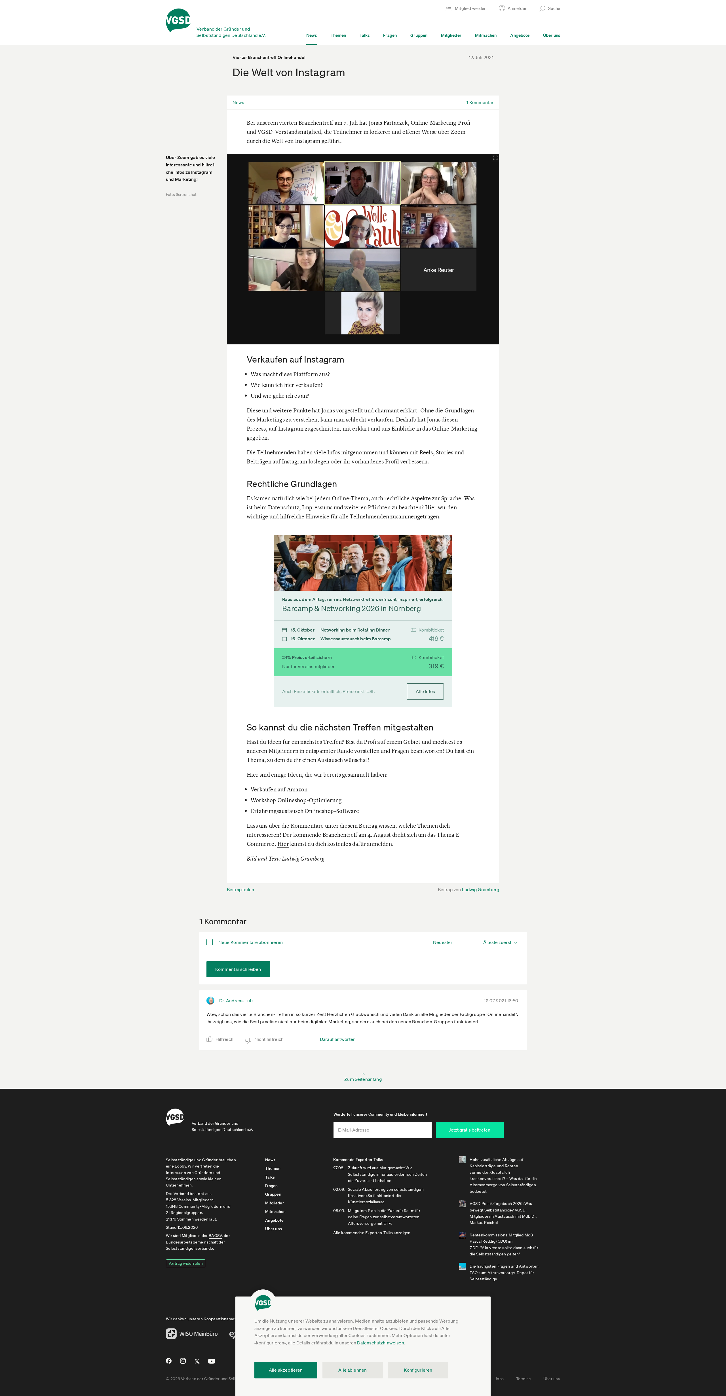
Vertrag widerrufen (185, 1263)
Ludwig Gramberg (480, 889)
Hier (283, 844)
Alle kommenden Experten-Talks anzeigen (372, 1232)
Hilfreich (225, 1039)
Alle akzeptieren (286, 1370)
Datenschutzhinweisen (380, 1343)
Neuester (442, 942)
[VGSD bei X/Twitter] (197, 1363)
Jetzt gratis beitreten (469, 1130)
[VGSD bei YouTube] (211, 1363)
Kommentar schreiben (238, 969)
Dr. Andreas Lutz (236, 1000)
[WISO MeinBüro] (192, 1335)
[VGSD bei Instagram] (183, 1363)
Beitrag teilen (240, 889)
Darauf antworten (338, 1039)
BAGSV (215, 1235)
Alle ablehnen (352, 1370)
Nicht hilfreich (269, 1039)
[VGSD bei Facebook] (168, 1363)
